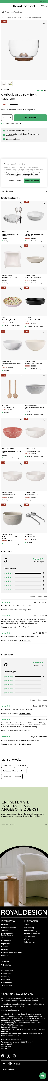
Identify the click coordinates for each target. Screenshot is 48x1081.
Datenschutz (6, 941)
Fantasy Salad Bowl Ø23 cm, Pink (11, 452)
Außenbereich (29, 942)
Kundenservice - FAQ (9, 927)
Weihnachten (6, 985)
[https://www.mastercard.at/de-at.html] (10, 1063)
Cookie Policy (6, 946)
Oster (3, 968)
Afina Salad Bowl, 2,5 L (32, 451)
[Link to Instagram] (14, 1056)
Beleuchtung (29, 927)
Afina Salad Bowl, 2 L (9, 495)
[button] (42, 6)
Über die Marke (7, 191)
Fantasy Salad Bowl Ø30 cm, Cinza (34, 408)
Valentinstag (6, 965)
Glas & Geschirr (30, 936)
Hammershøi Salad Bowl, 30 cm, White (34, 235)
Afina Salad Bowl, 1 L (31, 495)
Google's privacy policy (30, 175)
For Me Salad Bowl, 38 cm (33, 278)
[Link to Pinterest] (3, 1056)
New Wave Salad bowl (9, 278)
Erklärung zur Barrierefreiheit (12, 952)
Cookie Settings (15, 181)
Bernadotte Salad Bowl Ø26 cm (11, 364)
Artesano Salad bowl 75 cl (33, 363)
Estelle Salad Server (31, 537)
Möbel (26, 925)
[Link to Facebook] (8, 1056)
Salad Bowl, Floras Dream (10, 320)
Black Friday (5, 979)
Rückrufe (4, 955)
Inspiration (5, 949)
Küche (26, 939)
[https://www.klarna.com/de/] (17, 1063)
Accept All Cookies (32, 181)
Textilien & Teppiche (32, 933)
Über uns (4, 925)
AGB (2, 938)
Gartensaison (6, 973)
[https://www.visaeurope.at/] (4, 1063)
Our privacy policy (15, 175)
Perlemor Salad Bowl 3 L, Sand (10, 537)
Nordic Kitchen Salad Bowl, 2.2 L (34, 320)
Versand (4, 930)
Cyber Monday (7, 982)
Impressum (5, 943)
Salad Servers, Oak (8, 407)
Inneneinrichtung (30, 930)
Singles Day (5, 976)
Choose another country (10, 1010)
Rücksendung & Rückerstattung (7, 934)
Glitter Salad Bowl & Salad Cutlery (10, 235)
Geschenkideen (7, 971)
